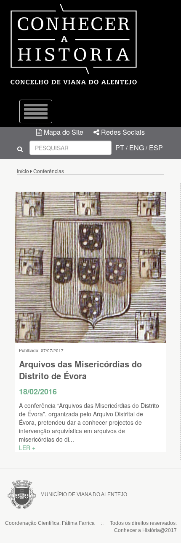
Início (23, 170)
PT (119, 147)
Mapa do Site (62, 132)
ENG (136, 147)
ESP (156, 147)
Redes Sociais (122, 132)
